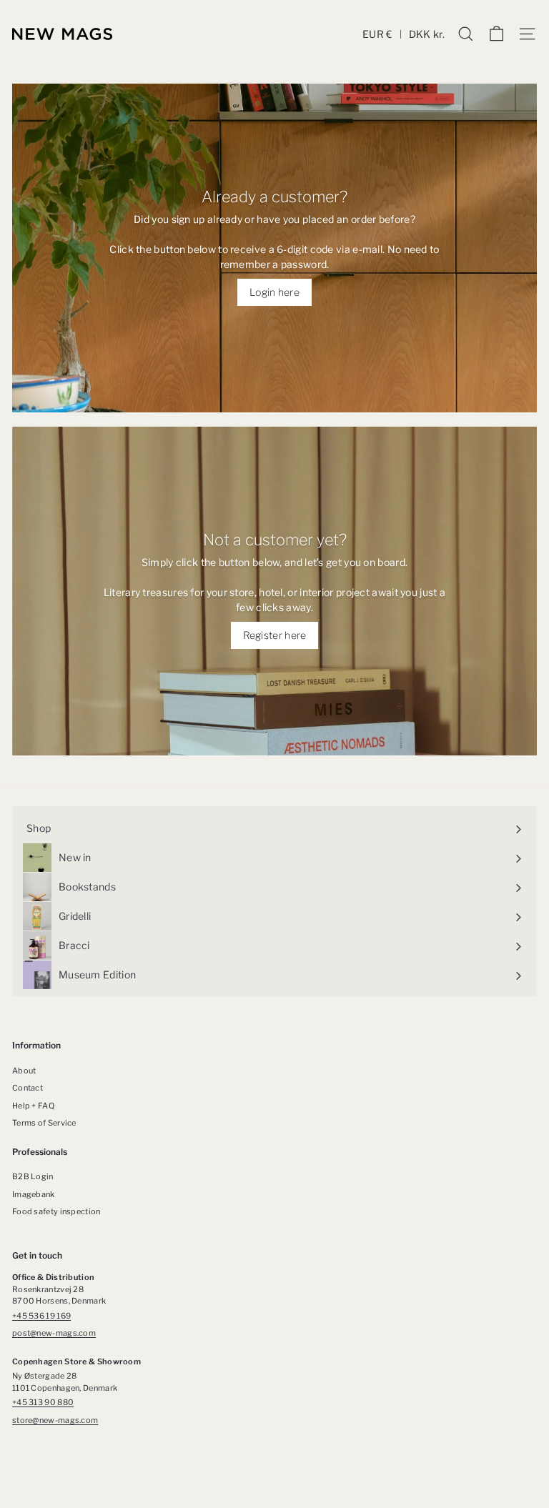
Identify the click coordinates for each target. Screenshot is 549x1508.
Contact (27, 1088)
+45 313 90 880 (43, 1402)
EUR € (377, 34)
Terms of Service (44, 1123)
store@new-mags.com (55, 1420)
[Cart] (496, 34)
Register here (275, 635)
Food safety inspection (56, 1211)
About (24, 1071)
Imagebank (33, 1194)
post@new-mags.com (54, 1333)
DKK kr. (427, 34)
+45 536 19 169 (41, 1316)
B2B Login (33, 1176)
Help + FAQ (33, 1106)
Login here (274, 292)
